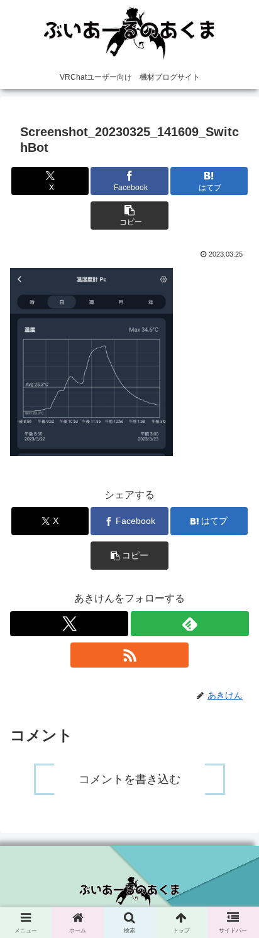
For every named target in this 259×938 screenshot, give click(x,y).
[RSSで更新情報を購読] (129, 655)
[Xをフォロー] (69, 623)
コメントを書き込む (129, 779)
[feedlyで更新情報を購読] (190, 623)
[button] (129, 215)
